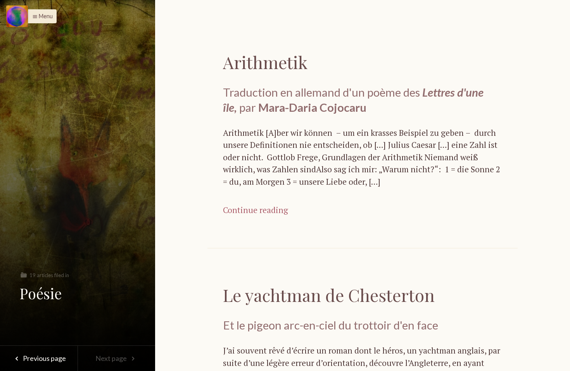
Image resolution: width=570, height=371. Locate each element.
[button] (40, 16)
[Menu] (17, 16)
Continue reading (255, 210)
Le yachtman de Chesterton (329, 294)
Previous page (44, 358)
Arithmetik (265, 61)
